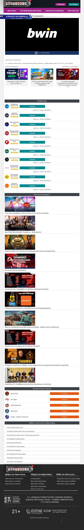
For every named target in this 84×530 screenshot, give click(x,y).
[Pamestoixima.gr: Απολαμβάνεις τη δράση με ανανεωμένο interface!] (42, 280)
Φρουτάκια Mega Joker (38, 481)
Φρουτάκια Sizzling (37, 484)
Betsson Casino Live (14, 184)
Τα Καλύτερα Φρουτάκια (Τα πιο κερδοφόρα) (20, 431)
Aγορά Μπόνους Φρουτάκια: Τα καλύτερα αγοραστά (23, 435)
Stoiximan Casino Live (14, 105)
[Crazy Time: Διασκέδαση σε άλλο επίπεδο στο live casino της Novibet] (42, 204)
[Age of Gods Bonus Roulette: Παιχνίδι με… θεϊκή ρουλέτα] (42, 223)
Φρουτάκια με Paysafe (12, 484)
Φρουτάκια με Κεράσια (13, 481)
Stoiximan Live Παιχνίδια (14, 461)
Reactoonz (14, 411)
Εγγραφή (32, 106)
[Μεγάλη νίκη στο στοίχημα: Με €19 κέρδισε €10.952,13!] (42, 337)
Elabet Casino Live (14, 123)
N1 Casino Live (14, 158)
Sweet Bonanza (16, 405)
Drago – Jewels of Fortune (19, 417)
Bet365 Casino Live (14, 149)
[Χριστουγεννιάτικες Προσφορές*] (42, 261)
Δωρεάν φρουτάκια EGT (14, 443)
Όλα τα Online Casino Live (15, 427)
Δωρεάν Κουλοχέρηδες (54, 11)
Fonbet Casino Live (14, 140)
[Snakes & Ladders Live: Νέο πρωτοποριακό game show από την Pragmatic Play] (42, 242)
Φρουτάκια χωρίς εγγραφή (66, 483)
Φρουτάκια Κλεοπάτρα (38, 486)
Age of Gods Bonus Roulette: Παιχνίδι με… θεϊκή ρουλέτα (23, 232)
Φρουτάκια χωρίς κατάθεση (66, 481)
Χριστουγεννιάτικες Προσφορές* (15, 270)
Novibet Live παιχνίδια (14, 450)
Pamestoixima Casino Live (14, 131)
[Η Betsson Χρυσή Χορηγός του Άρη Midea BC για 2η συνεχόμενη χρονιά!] (42, 299)
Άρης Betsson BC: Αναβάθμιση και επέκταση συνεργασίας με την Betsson (28, 384)
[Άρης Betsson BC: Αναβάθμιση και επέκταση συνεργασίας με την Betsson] (42, 375)
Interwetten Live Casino (14, 175)
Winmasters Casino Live (14, 166)
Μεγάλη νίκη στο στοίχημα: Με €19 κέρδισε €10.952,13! (22, 346)
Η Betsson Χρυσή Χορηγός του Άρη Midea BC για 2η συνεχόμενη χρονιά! (28, 308)
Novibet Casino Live (14, 114)
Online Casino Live (37, 489)
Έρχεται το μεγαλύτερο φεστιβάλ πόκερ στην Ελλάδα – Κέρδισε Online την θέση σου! (32, 327)
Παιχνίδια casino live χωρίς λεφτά (68, 478)
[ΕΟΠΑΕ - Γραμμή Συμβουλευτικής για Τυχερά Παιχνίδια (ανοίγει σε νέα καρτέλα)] (46, 511)
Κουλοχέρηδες (35, 479)
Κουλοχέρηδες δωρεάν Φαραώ (16, 454)
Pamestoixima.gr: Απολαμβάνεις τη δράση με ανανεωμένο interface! (26, 289)
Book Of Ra (14, 394)
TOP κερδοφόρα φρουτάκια (30, 11)
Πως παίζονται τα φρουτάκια (16, 446)
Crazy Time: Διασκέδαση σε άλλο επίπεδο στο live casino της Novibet (27, 213)
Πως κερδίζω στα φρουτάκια (15, 439)
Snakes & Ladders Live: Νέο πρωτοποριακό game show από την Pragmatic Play (30, 251)
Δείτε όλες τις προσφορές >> (70, 66)
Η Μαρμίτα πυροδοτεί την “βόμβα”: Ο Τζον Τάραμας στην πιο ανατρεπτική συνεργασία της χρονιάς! (36, 365)
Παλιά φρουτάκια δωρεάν (15, 458)
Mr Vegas (14, 399)
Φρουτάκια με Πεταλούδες (14, 479)
